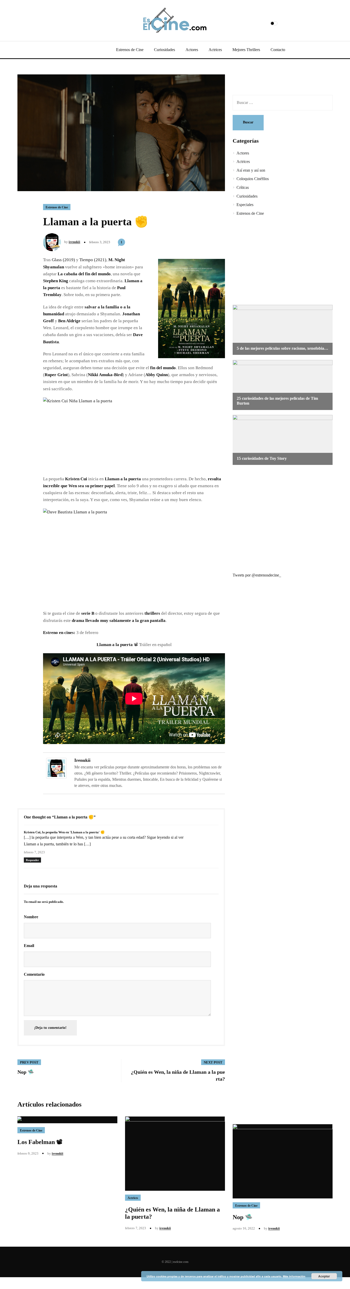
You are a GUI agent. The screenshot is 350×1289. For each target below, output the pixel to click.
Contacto (278, 49)
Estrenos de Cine (129, 49)
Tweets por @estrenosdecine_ (257, 575)
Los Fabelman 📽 (40, 1142)
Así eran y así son (250, 170)
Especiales (244, 204)
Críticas (242, 187)
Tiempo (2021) (92, 259)
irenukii (74, 242)
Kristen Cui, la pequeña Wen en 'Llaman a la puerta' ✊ (64, 832)
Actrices (215, 49)
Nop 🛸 (243, 1217)
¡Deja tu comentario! (50, 1028)
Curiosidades (164, 49)
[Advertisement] (279, 261)
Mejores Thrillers (246, 49)
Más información (294, 1276)
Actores (192, 49)
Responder (32, 860)
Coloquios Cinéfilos (252, 179)
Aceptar (324, 1276)
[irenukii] (56, 767)
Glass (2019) (63, 259)
